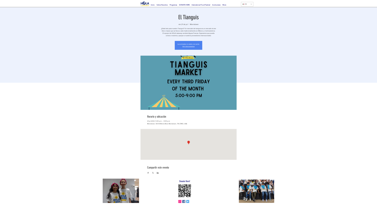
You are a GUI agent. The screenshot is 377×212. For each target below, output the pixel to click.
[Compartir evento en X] (153, 173)
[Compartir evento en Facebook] (148, 173)
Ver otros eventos (188, 46)
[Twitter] (187, 201)
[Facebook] (183, 201)
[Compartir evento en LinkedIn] (158, 173)
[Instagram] (179, 201)
